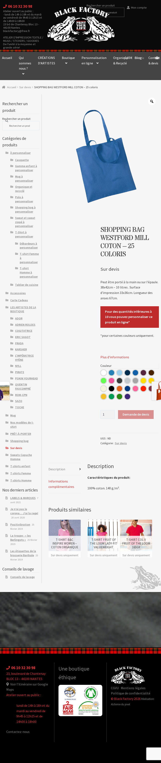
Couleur (106, 366)
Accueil (11, 87)
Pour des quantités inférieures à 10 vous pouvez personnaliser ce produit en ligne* (128, 316)
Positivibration (20, 524)
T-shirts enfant (20, 466)
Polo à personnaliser (24, 199)
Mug (13, 415)
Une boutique (73, 668)
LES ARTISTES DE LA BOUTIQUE (23, 309)
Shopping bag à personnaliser (25, 209)
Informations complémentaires (61, 484)
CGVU (115, 688)
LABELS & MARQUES (23, 498)
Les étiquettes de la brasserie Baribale (23, 553)
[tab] (64, 469)
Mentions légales (133, 688)
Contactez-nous (18, 732)
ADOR (18, 318)
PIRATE (19, 372)
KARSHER (21, 349)
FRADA (19, 343)
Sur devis (25, 87)
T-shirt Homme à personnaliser (29, 272)
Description (56, 469)
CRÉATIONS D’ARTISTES (46, 60)
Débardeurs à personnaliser (29, 246)
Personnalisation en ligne (94, 60)
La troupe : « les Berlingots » (20, 538)
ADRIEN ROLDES (25, 325)
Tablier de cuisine (26, 285)
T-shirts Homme (20, 480)
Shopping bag (19, 441)
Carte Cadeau (19, 300)
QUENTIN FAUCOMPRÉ (23, 386)
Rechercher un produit (101, 5)
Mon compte (139, 7)
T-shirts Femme (20, 473)
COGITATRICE (23, 331)
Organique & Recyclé (120, 60)
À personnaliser (20, 153)
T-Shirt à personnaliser (24, 234)
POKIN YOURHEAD (26, 378)
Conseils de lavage (22, 577)
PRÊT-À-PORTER (20, 434)
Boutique (68, 58)
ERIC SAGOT (23, 337)
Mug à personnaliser (24, 178)
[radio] (103, 373)
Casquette (22, 160)
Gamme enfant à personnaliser (26, 168)
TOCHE (19, 407)
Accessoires (18, 293)
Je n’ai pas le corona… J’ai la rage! (24, 511)
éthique (67, 677)
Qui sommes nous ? (25, 63)
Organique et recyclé (23, 189)
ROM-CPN (21, 395)
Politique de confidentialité (130, 693)
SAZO (18, 401)
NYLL (18, 366)
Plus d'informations (114, 357)
